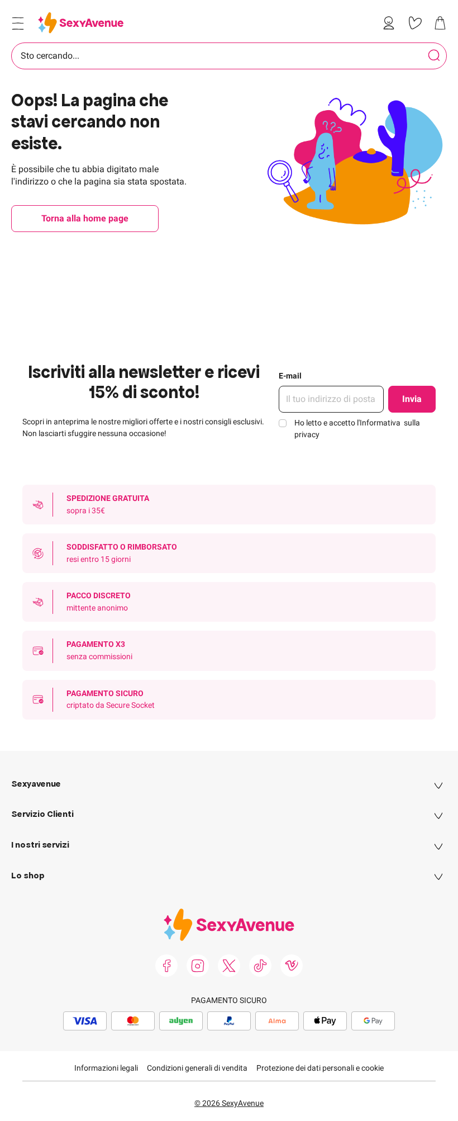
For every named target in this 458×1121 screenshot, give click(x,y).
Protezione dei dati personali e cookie (320, 1067)
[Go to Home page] (80, 22)
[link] (391, 23)
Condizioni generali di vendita (197, 1067)
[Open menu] (18, 23)
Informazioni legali (106, 1067)
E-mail (290, 375)
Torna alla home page (84, 218)
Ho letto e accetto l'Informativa (357, 428)
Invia (412, 399)
